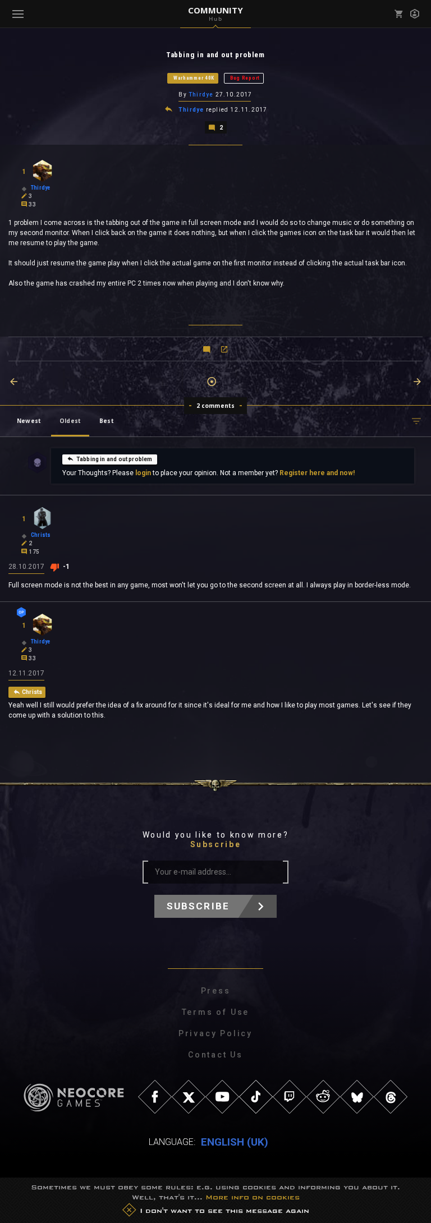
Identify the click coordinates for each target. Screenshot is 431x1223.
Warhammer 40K (193, 78)
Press (216, 990)
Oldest (70, 421)
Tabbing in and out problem (114, 459)
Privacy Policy (215, 1033)
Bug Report (245, 78)
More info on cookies (252, 1197)
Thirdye (201, 94)
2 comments (215, 406)
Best (106, 421)
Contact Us (215, 1054)
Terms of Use (216, 1012)
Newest (29, 421)
